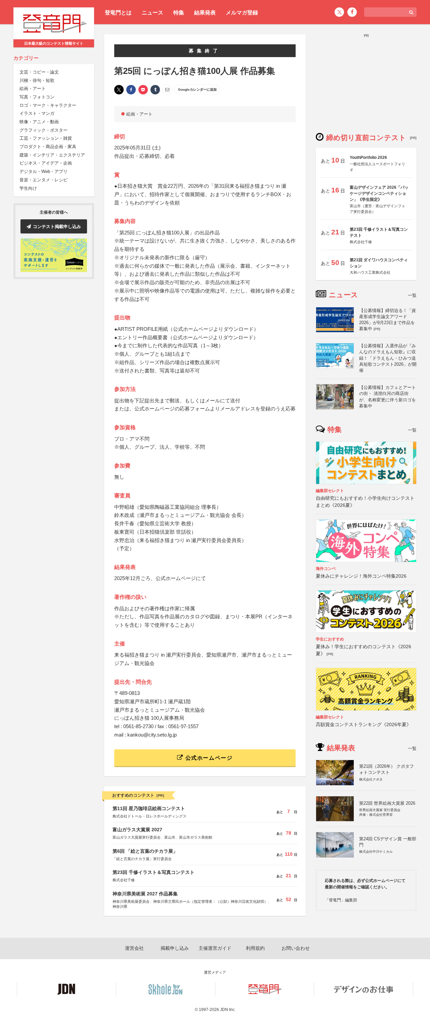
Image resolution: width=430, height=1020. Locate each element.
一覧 (412, 295)
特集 (178, 12)
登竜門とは (118, 12)
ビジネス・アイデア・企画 (45, 163)
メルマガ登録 (242, 12)
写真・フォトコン (36, 97)
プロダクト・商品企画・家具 (47, 146)
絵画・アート (32, 88)
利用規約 (255, 948)
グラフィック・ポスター (43, 130)
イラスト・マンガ (36, 113)
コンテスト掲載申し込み (57, 226)
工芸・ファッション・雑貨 (45, 138)
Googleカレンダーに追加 (197, 89)
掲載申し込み (175, 948)
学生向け (28, 188)
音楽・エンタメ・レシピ (43, 180)
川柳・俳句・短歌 (36, 80)
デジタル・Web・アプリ (43, 171)
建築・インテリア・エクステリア (52, 155)
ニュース (152, 12)
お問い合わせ (296, 948)
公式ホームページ (207, 758)
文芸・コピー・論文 (39, 72)
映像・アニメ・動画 (39, 122)
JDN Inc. (227, 1009)
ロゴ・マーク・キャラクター (47, 105)
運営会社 (134, 948)
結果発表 (205, 12)
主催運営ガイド (215, 948)
